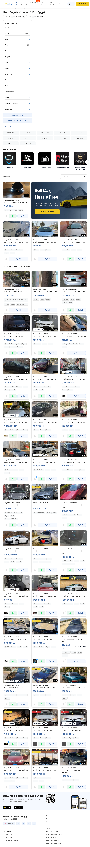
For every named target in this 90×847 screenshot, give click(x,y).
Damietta (37, 344)
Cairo (36, 250)
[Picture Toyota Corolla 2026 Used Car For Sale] (16, 717)
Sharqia (66, 299)
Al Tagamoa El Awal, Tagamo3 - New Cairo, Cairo (17, 300)
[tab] (9, 127)
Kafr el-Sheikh (68, 470)
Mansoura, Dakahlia (12, 470)
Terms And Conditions (52, 825)
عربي (72, 3)
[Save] (27, 184)
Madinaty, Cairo (39, 470)
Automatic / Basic (67, 302)
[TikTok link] (23, 823)
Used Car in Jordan (51, 837)
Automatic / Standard (68, 564)
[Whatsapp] (13, 216)
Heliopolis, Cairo (11, 647)
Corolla (21, 210)
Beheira (9, 210)
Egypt (9, 823)
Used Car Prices (17, 115)
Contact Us (49, 822)
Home (47, 819)
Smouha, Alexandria (12, 604)
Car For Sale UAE (8, 837)
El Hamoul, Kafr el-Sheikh (14, 387)
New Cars (22, 4)
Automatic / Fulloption (11, 519)
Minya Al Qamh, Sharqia (70, 344)
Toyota (15, 210)
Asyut (65, 430)
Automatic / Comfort (16, 347)
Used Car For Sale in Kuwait (54, 834)
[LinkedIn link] (29, 823)
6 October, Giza (68, 561)
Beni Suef (67, 250)
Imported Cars (29, 4)
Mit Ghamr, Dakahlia (69, 515)
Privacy (48, 828)
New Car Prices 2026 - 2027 (18, 120)
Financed (65, 655)
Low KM (13, 390)
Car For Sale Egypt (8, 834)
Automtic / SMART (22, 304)
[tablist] (45, 127)
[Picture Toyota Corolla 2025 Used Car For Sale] (16, 538)
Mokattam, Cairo (39, 512)
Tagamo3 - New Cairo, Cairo (14, 250)
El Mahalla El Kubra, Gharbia (71, 387)
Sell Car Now (48, 211)
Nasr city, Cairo (11, 430)
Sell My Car (83, 4)
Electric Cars (37, 4)
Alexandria (67, 652)
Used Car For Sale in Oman (53, 843)
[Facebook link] (18, 823)
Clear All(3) (39, 17)
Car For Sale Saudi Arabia (10, 840)
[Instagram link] (34, 823)
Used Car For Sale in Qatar (53, 840)
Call (24, 216)
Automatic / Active (45, 562)
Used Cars (17, 4)
